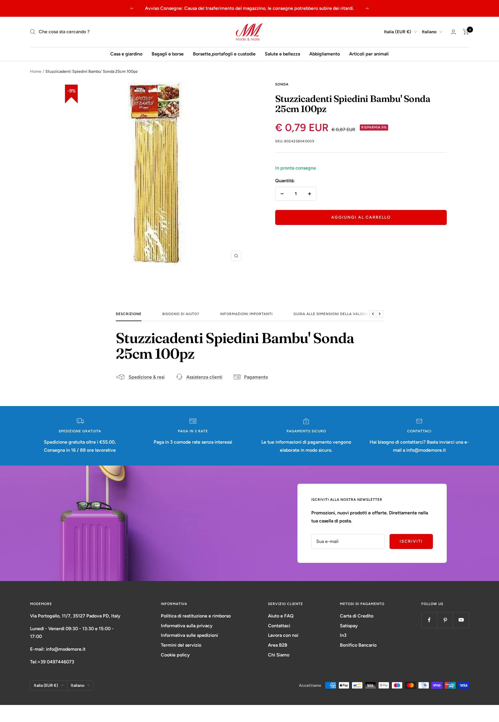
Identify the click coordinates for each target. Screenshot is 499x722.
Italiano (429, 31)
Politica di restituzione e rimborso (196, 616)
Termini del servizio (181, 645)
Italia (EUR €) (397, 31)
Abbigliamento (324, 54)
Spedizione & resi (147, 377)
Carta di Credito (356, 616)
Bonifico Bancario (358, 645)
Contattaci (279, 625)
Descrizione (128, 314)
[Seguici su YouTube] (461, 620)
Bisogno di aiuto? (180, 314)
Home (35, 71)
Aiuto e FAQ (281, 616)
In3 (343, 635)
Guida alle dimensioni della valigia (330, 314)
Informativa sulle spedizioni (189, 635)
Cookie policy (175, 655)
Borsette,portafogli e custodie (224, 54)
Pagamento (256, 377)
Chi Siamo (278, 655)
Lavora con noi (283, 635)
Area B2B (277, 645)
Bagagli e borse (168, 54)
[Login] (453, 31)
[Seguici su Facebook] (429, 620)
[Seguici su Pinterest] (445, 620)
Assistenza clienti (204, 377)
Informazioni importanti (246, 314)
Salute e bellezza (282, 54)
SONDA (281, 84)
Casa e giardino (126, 54)
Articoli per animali (369, 54)
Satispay (349, 625)
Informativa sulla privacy (187, 625)
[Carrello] (466, 32)
